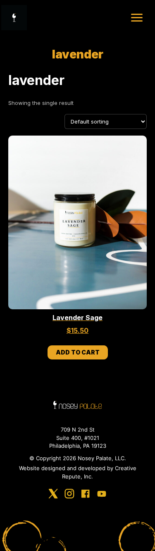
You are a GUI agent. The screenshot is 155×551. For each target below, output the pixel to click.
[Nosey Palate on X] (53, 495)
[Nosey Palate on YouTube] (102, 495)
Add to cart (78, 352)
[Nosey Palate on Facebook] (86, 495)
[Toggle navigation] (137, 18)
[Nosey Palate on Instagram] (69, 495)
